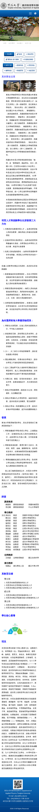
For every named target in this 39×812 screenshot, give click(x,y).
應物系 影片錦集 (13, 59)
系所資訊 (12, 43)
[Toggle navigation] (30, 13)
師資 (20, 54)
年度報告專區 (28, 59)
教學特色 (20, 65)
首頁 (4, 43)
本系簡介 (20, 43)
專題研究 (20, 70)
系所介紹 (8, 65)
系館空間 (31, 70)
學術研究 (30, 54)
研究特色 (31, 65)
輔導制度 (8, 70)
